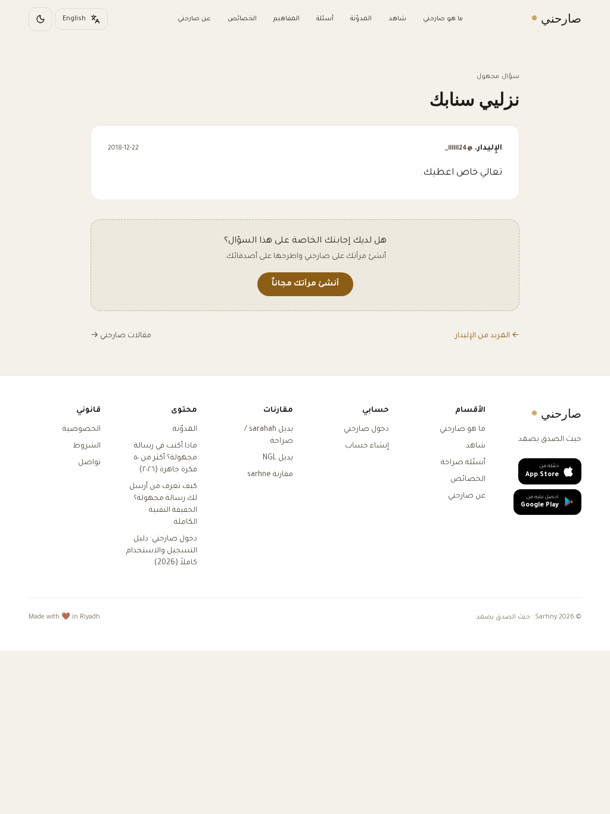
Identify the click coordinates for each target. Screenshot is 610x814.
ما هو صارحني (443, 19)
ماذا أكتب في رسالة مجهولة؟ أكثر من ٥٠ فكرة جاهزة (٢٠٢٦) (165, 458)
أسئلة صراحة (463, 463)
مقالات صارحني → (121, 336)
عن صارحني (194, 19)
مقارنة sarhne (270, 475)
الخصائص (242, 19)
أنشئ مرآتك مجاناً (305, 284)
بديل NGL (278, 458)
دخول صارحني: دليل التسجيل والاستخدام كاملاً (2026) (161, 551)
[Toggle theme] (40, 19)
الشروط (87, 446)
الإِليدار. (473, 148)
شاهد (397, 19)
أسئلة (325, 19)
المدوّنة (361, 19)
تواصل (89, 463)
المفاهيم (286, 19)
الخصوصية (82, 429)
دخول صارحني (366, 429)
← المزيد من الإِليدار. (486, 336)
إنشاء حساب (367, 446)
